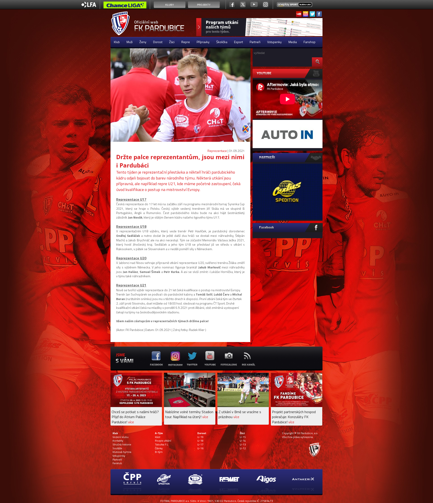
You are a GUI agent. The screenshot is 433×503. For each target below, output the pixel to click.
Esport (238, 42)
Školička (221, 42)
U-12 (243, 448)
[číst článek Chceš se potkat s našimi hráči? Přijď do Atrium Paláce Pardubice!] (136, 405)
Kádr (157, 437)
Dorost (157, 42)
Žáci (172, 42)
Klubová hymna (122, 452)
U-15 (243, 437)
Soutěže (117, 448)
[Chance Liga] (125, 6)
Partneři (255, 42)
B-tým (159, 452)
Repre (185, 42)
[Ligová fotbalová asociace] (88, 6)
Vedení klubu (121, 437)
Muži (130, 42)
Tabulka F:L (161, 444)
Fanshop (310, 42)
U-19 (200, 437)
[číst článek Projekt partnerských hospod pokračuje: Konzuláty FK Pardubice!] (296, 405)
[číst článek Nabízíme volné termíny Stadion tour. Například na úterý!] (189, 405)
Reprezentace (217, 150)
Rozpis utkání (163, 441)
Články (159, 448)
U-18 (200, 441)
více (131, 422)
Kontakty (118, 441)
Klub (117, 42)
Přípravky (203, 42)
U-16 (200, 448)
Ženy (142, 42)
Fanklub (117, 463)
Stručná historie (122, 444)
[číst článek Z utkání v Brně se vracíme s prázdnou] (243, 405)
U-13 (243, 444)
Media (292, 42)
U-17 (200, 444)
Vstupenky (274, 42)
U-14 (243, 441)
